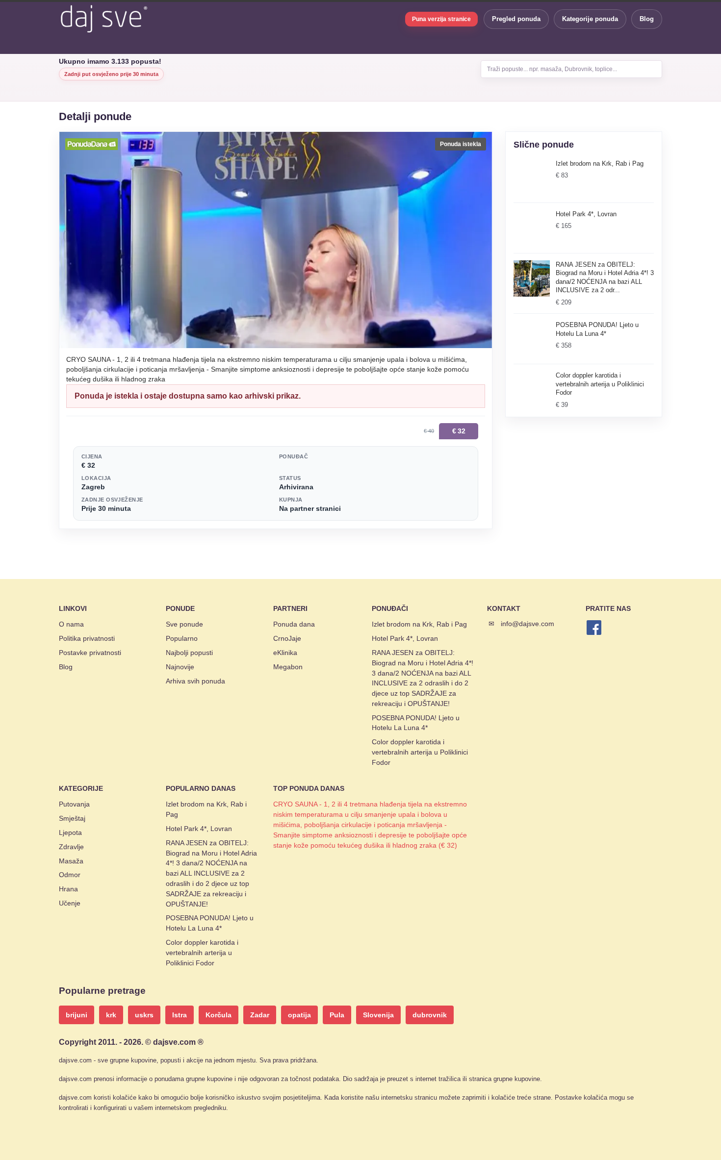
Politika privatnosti (87, 638)
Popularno (182, 638)
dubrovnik (429, 1015)
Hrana (68, 889)
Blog (647, 19)
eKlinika (285, 652)
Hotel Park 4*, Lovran (405, 638)
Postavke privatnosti (90, 652)
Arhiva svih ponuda (195, 681)
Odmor (69, 875)
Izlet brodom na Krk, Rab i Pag (419, 624)
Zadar (259, 1015)
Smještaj (72, 818)
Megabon (288, 667)
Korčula (219, 1015)
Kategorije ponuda (590, 19)
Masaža (71, 861)
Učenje (69, 903)
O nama (71, 624)
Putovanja (74, 804)
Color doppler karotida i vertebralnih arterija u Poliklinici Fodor (420, 752)
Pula (337, 1015)
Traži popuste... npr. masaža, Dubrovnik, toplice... (552, 69)
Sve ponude (184, 624)
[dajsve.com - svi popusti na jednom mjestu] (103, 18)
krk (111, 1015)
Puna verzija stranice (441, 19)
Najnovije (180, 667)
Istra (179, 1015)
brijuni (76, 1015)
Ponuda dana (294, 624)
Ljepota (70, 832)
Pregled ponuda (516, 19)
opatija (299, 1015)
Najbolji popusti (189, 652)
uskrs (144, 1015)
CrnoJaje (287, 638)
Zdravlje (71, 847)
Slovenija (378, 1015)
